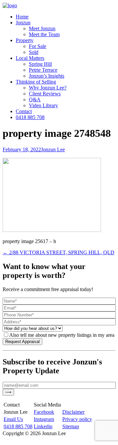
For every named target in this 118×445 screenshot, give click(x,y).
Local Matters (30, 58)
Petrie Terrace (43, 70)
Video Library (43, 105)
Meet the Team (44, 34)
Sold (33, 52)
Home (22, 16)
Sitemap (70, 426)
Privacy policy (77, 419)
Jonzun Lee (53, 149)
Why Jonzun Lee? (48, 87)
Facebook (44, 412)
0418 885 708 (30, 117)
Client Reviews (45, 93)
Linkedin (43, 426)
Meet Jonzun (42, 28)
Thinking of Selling (36, 82)
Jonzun (23, 22)
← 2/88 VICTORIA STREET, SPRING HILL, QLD (58, 252)
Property (24, 40)
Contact (24, 111)
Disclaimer (73, 412)
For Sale (37, 46)
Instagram (44, 419)
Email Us (13, 419)
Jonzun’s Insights (46, 76)
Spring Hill (40, 64)
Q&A (35, 99)
